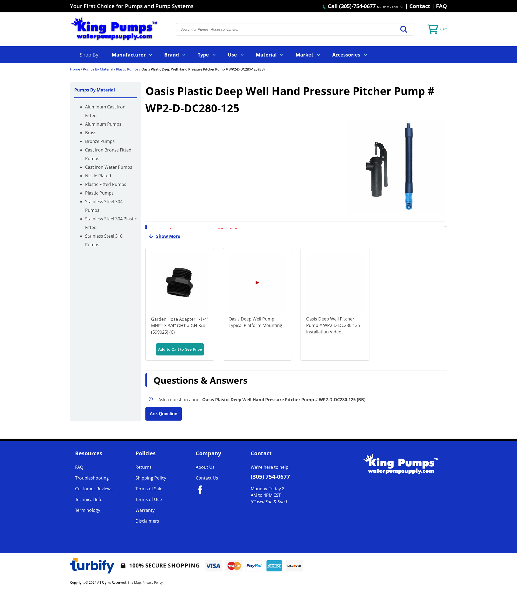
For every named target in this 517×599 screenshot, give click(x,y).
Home (75, 69)
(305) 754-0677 (270, 476)
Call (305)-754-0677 (351, 6)
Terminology (87, 510)
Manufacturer (129, 54)
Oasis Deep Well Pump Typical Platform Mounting (255, 322)
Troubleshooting (92, 478)
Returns (143, 467)
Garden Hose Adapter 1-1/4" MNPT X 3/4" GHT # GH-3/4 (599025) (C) (179, 325)
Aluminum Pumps (103, 124)
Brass (90, 133)
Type (203, 54)
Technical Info (89, 499)
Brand (171, 54)
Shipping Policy (150, 478)
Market (304, 54)
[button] (404, 29)
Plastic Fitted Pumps (105, 184)
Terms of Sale (148, 489)
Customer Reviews (94, 489)
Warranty (145, 510)
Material (266, 54)
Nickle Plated (98, 176)
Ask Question (163, 413)
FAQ (441, 6)
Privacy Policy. (152, 582)
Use (232, 54)
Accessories (346, 54)
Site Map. (135, 582)
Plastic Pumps (127, 69)
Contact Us (207, 478)
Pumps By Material (98, 69)
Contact (419, 6)
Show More (168, 236)
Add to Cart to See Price (180, 349)
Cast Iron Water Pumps (108, 167)
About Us (205, 467)
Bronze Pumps (100, 141)
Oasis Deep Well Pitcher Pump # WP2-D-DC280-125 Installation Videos (333, 325)
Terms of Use (148, 499)
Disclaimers (147, 521)
